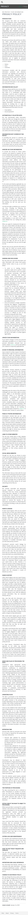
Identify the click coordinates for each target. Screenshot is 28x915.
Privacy (12, 913)
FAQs (3, 913)
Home (20, 6)
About (7, 913)
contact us (4, 221)
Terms (16, 913)
